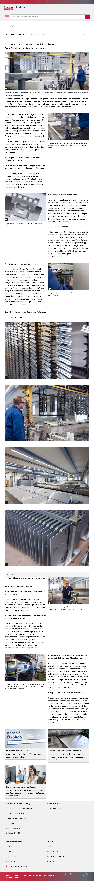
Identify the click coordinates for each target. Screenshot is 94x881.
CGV (9, 846)
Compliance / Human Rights (17, 866)
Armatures (11, 823)
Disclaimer (11, 861)
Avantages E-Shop (54, 808)
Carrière (51, 861)
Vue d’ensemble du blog (18, 26)
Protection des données (16, 856)
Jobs (50, 846)
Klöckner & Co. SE (14, 833)
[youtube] (70, 874)
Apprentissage (53, 851)
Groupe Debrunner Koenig (17, 818)
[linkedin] (65, 874)
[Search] (87, 17)
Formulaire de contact (56, 856)
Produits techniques (14, 828)
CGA (9, 851)
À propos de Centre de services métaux (21, 808)
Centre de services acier (16, 813)
